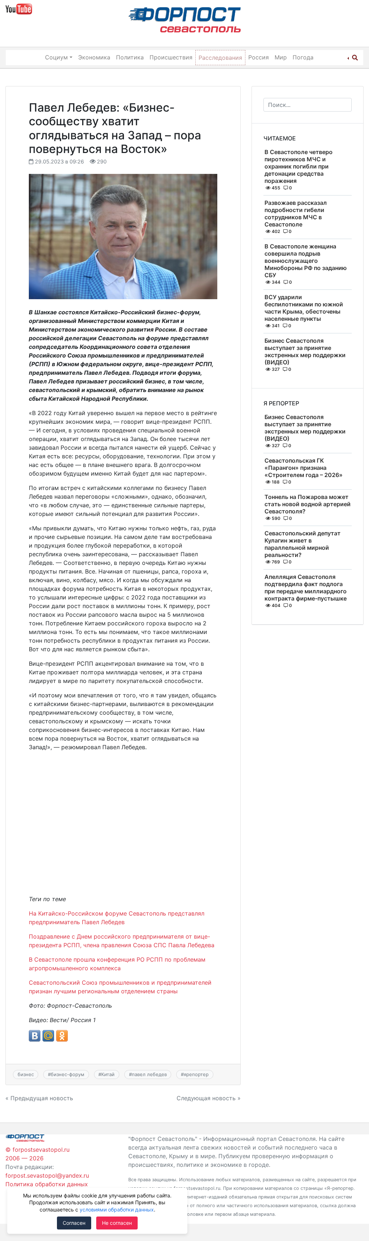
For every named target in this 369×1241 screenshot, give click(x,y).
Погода (303, 57)
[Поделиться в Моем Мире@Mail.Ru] (48, 1036)
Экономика (94, 57)
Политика (130, 57)
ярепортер (196, 1074)
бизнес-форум (67, 1074)
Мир (281, 57)
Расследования (220, 57)
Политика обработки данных (46, 1184)
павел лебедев (149, 1074)
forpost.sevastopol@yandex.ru (47, 1175)
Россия (258, 57)
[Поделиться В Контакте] (34, 1036)
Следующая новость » (209, 1098)
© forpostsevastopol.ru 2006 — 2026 (37, 1154)
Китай (108, 1074)
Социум (56, 57)
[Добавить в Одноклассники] (62, 1036)
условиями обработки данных (117, 1209)
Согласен (74, 1223)
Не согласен (117, 1223)
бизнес (26, 1074)
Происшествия (171, 57)
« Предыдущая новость (39, 1098)
